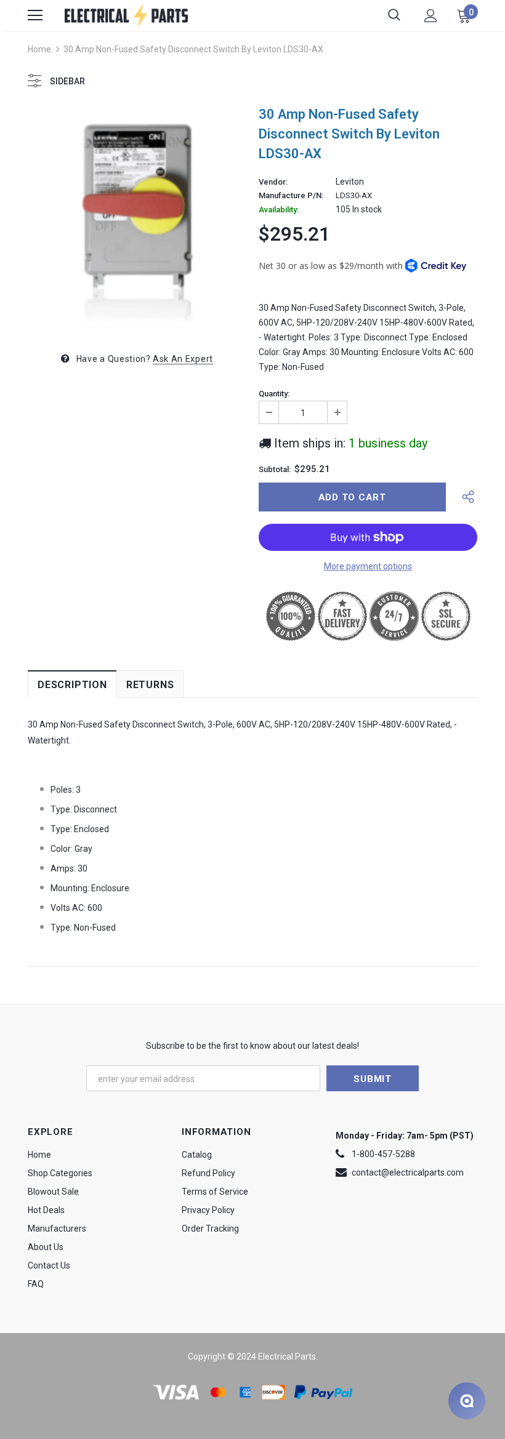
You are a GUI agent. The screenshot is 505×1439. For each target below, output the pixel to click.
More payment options (368, 566)
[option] (137, 218)
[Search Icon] (394, 15)
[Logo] (126, 15)
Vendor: (273, 182)
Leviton (350, 181)
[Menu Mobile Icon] (35, 15)
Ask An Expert (183, 359)
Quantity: (274, 393)
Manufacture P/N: (291, 195)
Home (39, 49)
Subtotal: (275, 469)
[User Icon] (430, 15)
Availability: (279, 209)
